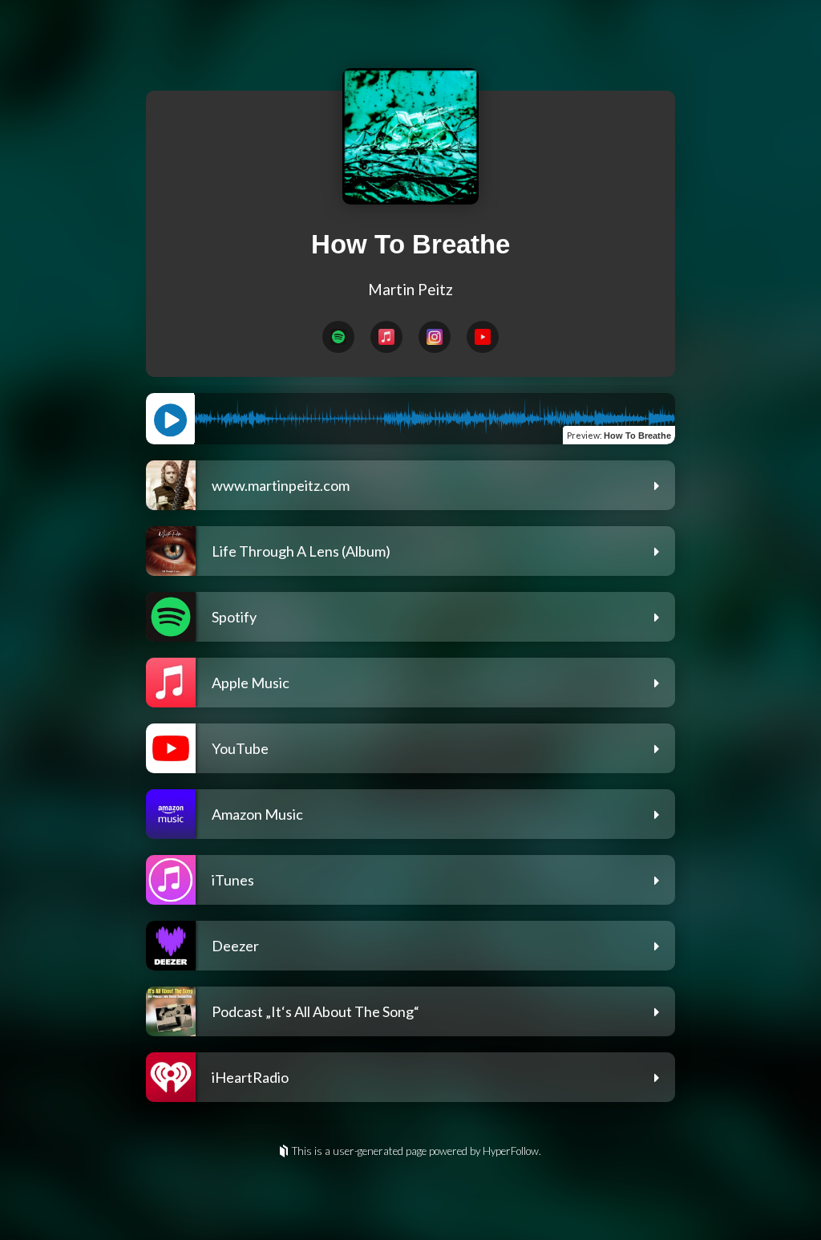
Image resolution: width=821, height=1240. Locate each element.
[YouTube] (483, 337)
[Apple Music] (386, 337)
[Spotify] (338, 337)
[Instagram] (435, 337)
